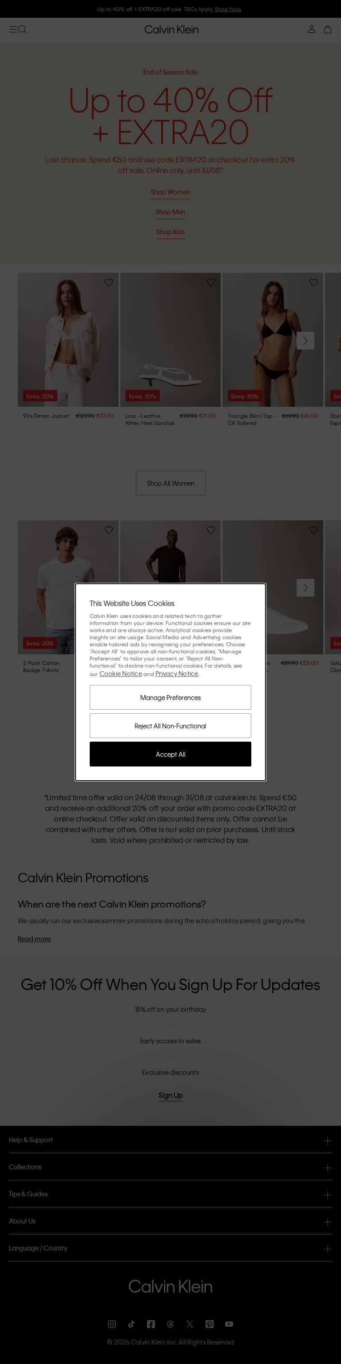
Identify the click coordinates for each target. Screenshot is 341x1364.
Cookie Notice (120, 673)
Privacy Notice (176, 673)
